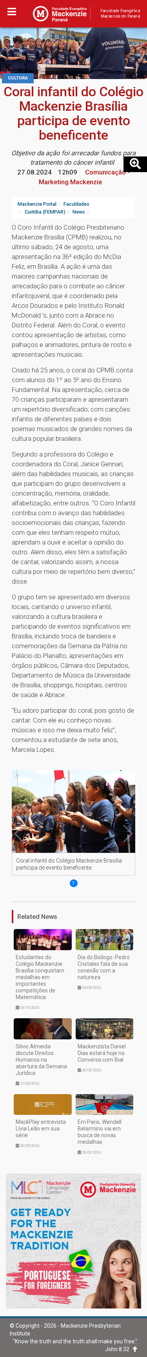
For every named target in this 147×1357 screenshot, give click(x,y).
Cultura (18, 78)
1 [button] (73, 883)
